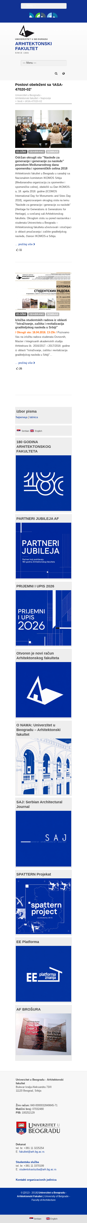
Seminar (52, 151)
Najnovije (45, 98)
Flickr (43, 15)
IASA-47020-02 (33, 101)
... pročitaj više (24, 244)
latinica (34, 417)
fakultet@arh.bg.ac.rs (32, 1151)
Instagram (55, 15)
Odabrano (36, 151)
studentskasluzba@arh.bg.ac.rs (37, 1169)
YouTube (37, 15)
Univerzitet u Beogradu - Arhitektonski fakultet (28, 97)
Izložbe (21, 151)
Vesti (19, 101)
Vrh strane (42, 1209)
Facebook (31, 15)
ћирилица (21, 417)
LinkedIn (49, 15)
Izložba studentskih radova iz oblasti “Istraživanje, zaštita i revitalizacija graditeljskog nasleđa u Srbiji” (41, 323)
